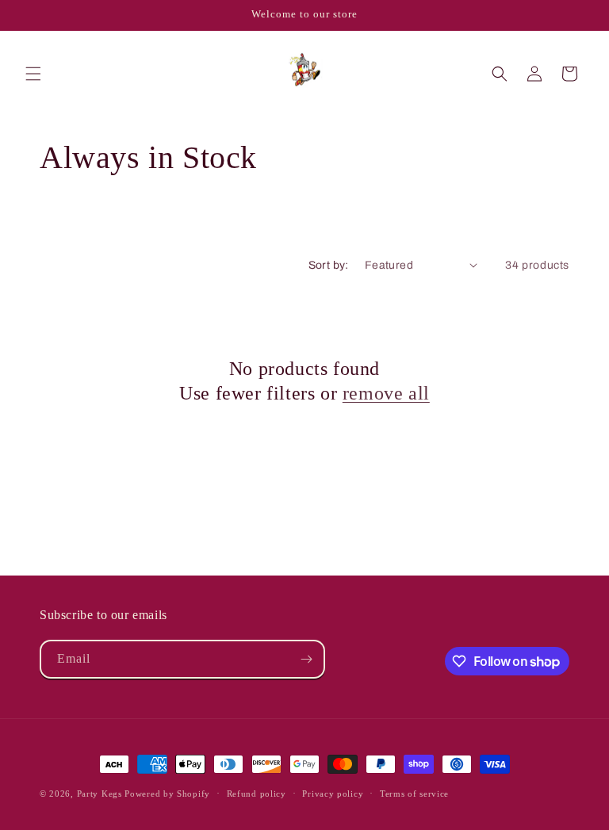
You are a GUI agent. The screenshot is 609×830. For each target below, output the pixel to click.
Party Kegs (101, 793)
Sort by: (328, 265)
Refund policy (256, 793)
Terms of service (414, 793)
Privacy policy (332, 793)
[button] (33, 73)
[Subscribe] (306, 659)
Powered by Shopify (167, 793)
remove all (386, 393)
